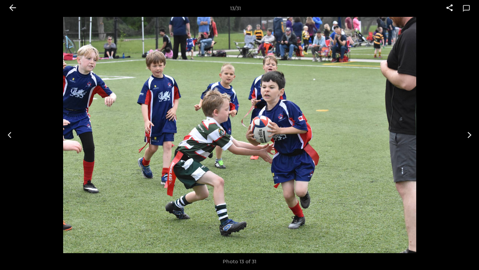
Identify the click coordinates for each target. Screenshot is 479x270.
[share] (449, 8)
